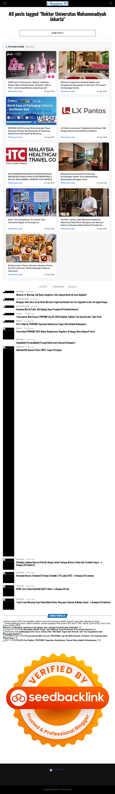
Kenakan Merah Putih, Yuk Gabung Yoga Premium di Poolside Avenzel (58, 629)
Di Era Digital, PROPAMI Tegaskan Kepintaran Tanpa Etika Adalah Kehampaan (58, 640)
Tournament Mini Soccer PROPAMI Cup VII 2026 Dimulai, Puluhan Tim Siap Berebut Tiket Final (55, 637)
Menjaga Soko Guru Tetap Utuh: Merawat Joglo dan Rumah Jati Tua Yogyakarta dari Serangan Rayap (53, 633)
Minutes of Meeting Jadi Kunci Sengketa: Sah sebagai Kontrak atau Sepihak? (40, 627)
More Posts (57, 33)
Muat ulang (30, 47)
